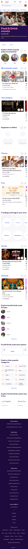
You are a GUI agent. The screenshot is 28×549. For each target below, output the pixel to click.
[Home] (2, 2)
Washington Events (14, 499)
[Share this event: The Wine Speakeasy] (22, 109)
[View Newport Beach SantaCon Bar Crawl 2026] (13, 254)
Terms (16, 536)
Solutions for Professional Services (14, 447)
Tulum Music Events (14, 477)
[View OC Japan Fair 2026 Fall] (13, 76)
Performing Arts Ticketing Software (14, 438)
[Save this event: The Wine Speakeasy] (19, 109)
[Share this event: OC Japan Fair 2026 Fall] (22, 80)
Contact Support (14, 507)
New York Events (14, 486)
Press (14, 533)
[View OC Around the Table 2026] (13, 191)
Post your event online (14, 463)
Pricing (10, 530)
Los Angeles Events (14, 496)
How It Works (5, 530)
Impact (18, 533)
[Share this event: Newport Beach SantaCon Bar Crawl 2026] (22, 258)
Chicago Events (14, 489)
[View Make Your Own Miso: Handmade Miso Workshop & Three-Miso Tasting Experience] (13, 161)
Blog (3, 533)
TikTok (14, 522)
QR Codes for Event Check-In (14, 460)
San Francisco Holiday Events (14, 474)
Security (23, 533)
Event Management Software (14, 450)
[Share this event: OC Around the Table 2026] (22, 195)
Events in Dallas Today (14, 492)
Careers (10, 533)
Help (6, 533)
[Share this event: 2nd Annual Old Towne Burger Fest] (22, 287)
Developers (7, 536)
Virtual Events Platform (14, 456)
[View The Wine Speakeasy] (13, 106)
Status (12, 536)
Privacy (20, 536)
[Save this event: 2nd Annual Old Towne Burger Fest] (19, 287)
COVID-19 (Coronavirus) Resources (14, 423)
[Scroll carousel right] (25, 50)
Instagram (14, 519)
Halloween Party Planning (14, 453)
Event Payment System (14, 444)
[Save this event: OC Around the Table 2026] (19, 195)
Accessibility (6, 539)
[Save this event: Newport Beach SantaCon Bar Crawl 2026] (19, 258)
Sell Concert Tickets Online (14, 441)
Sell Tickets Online (14, 434)
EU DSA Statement (19, 539)
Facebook (14, 513)
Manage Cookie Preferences (14, 542)
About (23, 530)
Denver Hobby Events (14, 480)
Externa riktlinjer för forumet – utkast (14, 427)
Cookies (12, 539)
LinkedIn (14, 516)
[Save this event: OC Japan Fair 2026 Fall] (19, 80)
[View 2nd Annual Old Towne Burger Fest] (13, 284)
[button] (4, 44)
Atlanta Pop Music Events (14, 483)
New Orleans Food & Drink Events (14, 470)
